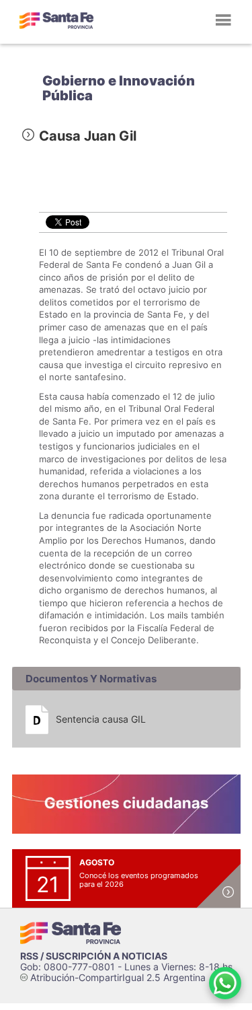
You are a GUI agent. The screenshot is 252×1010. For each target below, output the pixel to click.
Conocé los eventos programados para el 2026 (138, 880)
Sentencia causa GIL (101, 719)
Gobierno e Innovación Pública (118, 88)
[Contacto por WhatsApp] (225, 983)
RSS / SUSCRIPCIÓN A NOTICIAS (93, 956)
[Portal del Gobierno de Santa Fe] (56, 20)
